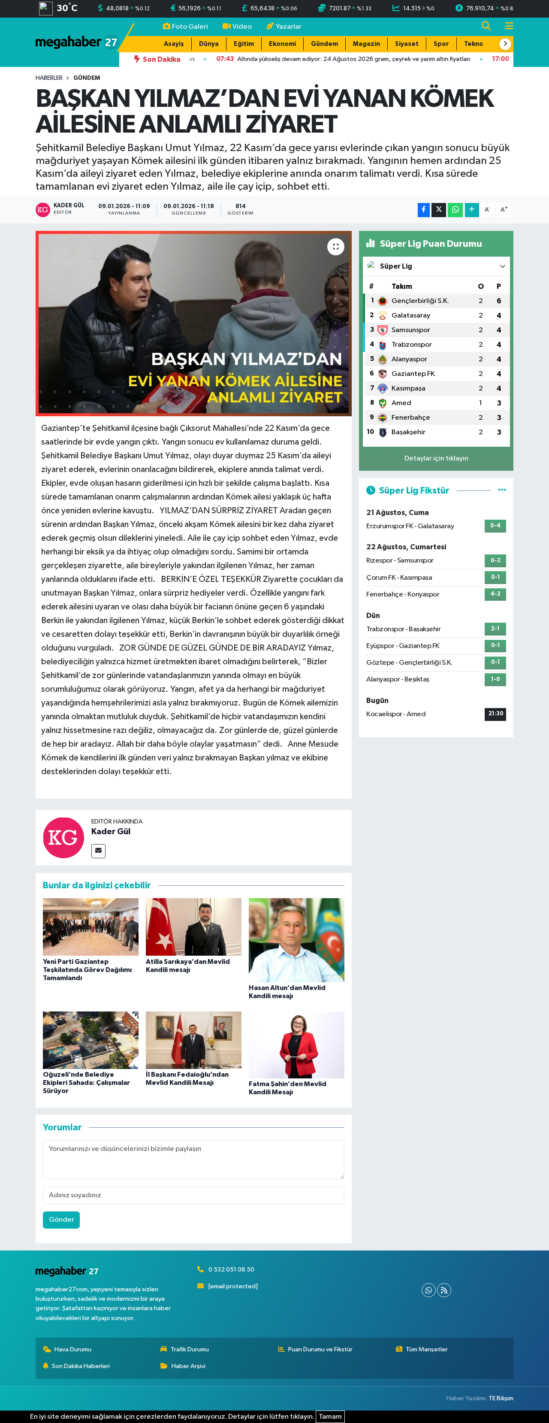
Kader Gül (110, 831)
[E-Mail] (98, 851)
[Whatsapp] (429, 1290)
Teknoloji (478, 44)
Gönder (61, 1219)
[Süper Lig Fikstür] (502, 490)
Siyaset (407, 44)
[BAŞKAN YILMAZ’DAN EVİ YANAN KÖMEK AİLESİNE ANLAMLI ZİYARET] (194, 323)
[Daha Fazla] (472, 210)
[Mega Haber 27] (77, 41)
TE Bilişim (501, 1398)
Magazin (366, 44)
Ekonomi (282, 44)
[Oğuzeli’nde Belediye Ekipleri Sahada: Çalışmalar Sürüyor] (91, 1040)
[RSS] (444, 1290)
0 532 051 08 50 (231, 1269)
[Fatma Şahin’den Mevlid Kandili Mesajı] (296, 1044)
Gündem (324, 44)
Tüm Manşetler (427, 1349)
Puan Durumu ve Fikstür (320, 1349)
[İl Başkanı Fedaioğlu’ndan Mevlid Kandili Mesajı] (193, 1040)
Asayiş (174, 44)
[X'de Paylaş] (438, 210)
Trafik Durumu (190, 1349)
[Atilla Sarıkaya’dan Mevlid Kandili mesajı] (193, 926)
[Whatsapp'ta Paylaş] (455, 210)
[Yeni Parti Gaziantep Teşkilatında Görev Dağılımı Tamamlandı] (91, 926)
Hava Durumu (72, 1349)
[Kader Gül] (63, 837)
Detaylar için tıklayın (436, 458)
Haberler (49, 78)
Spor (441, 44)
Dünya (209, 44)
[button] (505, 44)
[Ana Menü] (505, 27)
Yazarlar (289, 26)
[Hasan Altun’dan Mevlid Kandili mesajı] (296, 940)
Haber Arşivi (188, 1366)
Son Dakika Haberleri (81, 1366)
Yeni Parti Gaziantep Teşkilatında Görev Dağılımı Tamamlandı (87, 969)
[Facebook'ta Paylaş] (424, 210)
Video (242, 26)
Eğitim (244, 44)
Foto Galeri (190, 26)
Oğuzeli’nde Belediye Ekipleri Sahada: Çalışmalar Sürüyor (86, 1082)
